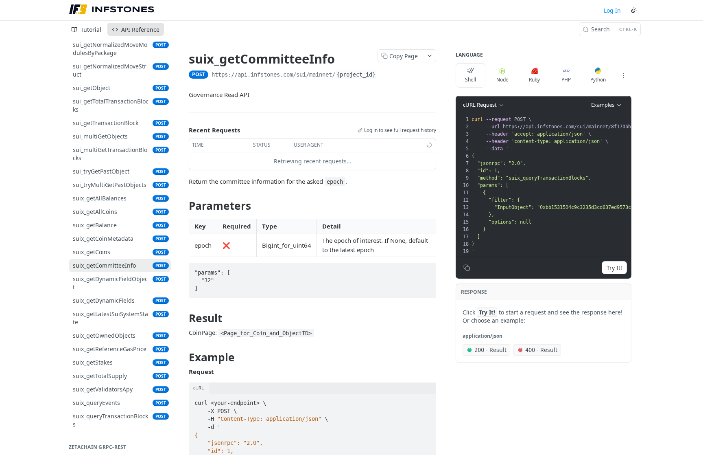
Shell (470, 79)
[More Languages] (623, 75)
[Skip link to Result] (183, 318)
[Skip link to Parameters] (183, 205)
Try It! (614, 268)
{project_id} (356, 74)
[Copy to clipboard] (385, 75)
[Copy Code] (426, 270)
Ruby (534, 79)
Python (598, 79)
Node (502, 79)
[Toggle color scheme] (633, 10)
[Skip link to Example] (183, 357)
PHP (566, 79)
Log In (612, 10)
